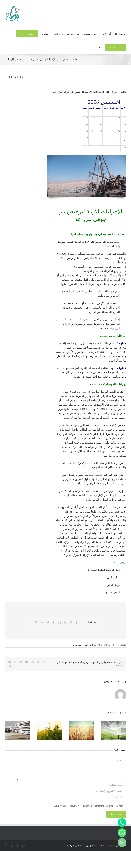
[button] (100, 47)
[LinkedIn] (59, 622)
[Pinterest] (48, 622)
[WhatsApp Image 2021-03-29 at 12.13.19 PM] (86, 156)
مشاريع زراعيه (90, 645)
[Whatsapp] (122, 832)
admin (117, 645)
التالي (9, 77)
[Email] (36, 622)
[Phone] (122, 822)
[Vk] (42, 622)
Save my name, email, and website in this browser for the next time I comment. (88, 805)
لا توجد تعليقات (76, 645)
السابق (18, 77)
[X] (71, 622)
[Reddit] (65, 622)
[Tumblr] (53, 622)
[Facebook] (76, 622)
